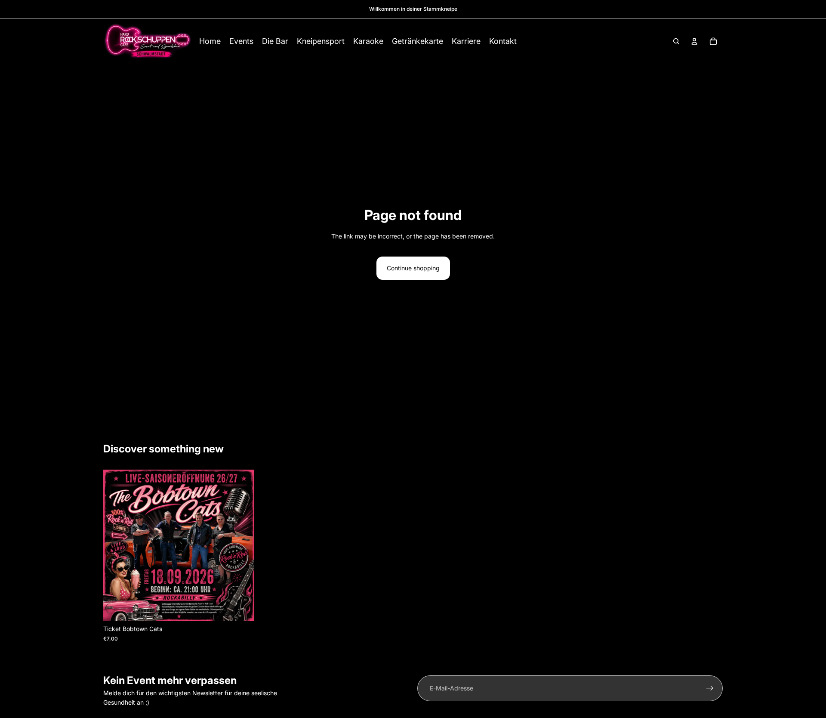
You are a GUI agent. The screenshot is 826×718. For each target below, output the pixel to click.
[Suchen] (676, 41)
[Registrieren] (710, 688)
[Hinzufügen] (241, 608)
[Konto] (694, 41)
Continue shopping (413, 268)
